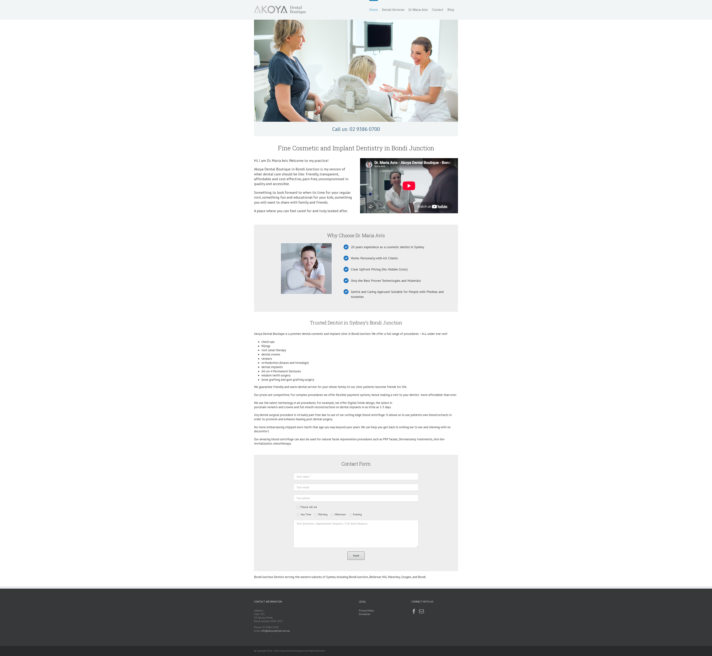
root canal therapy (273, 350)
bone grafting (270, 380)
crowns (288, 407)
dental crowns (270, 354)
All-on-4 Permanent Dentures (281, 371)
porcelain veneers (266, 407)
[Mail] (421, 611)
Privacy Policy (366, 610)
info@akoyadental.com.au (275, 630)
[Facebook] (413, 611)
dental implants (272, 367)
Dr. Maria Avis (370, 235)
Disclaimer (364, 614)
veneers (266, 359)
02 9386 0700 (365, 128)
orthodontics (270, 363)
